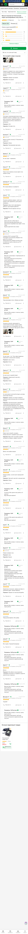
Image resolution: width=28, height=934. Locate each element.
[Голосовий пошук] (22, 4)
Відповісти (8, 82)
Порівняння (18, 932)
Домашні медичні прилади (6, 8)
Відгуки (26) (5, 23)
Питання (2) (14, 23)
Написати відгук (14, 43)
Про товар (4, 11)
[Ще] (25, 17)
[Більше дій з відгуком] (23, 82)
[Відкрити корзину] (25, 4)
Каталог (3, 932)
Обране (25, 932)
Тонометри (16, 8)
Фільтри (15, 48)
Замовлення (10, 932)
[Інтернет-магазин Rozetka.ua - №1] (5, 4)
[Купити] (10, 744)
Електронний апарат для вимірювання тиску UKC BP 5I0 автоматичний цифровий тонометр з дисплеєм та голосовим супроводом (6, 739)
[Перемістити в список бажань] (10, 729)
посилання (5, 616)
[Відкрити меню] (2, 4)
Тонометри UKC (23, 8)
